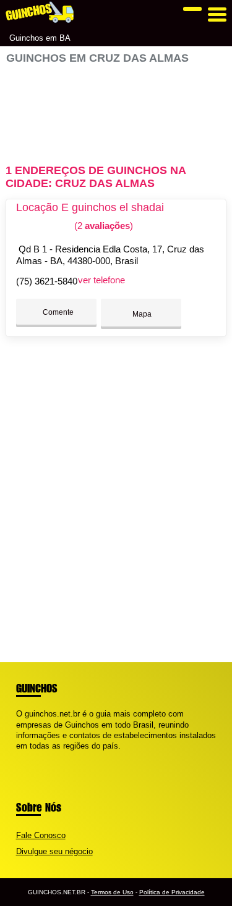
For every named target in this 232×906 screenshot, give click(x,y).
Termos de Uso (112, 892)
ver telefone (101, 280)
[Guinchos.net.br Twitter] (24, 756)
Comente (57, 312)
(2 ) (102, 225)
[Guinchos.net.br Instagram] (30, 756)
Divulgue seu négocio (54, 851)
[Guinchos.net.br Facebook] (19, 756)
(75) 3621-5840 (46, 281)
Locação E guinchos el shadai (90, 207)
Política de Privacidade (172, 892)
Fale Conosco (41, 835)
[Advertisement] (116, 109)
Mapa (141, 314)
